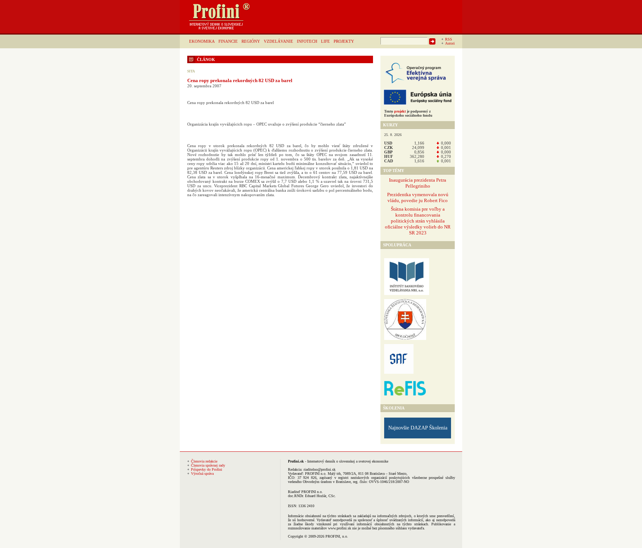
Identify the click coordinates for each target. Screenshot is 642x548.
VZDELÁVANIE (278, 41)
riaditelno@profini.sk (319, 469)
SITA (191, 71)
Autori (450, 43)
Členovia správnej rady (208, 465)
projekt (400, 111)
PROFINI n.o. (316, 473)
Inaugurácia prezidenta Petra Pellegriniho (417, 183)
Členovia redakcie (204, 461)
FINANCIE (228, 41)
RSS (448, 39)
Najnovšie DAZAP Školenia (417, 428)
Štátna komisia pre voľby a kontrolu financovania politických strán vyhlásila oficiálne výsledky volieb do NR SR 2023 (418, 221)
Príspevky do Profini (206, 469)
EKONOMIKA (202, 41)
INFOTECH (307, 41)
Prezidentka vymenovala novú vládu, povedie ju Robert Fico (417, 197)
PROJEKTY (344, 41)
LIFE (325, 41)
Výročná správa (202, 473)
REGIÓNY (250, 41)
